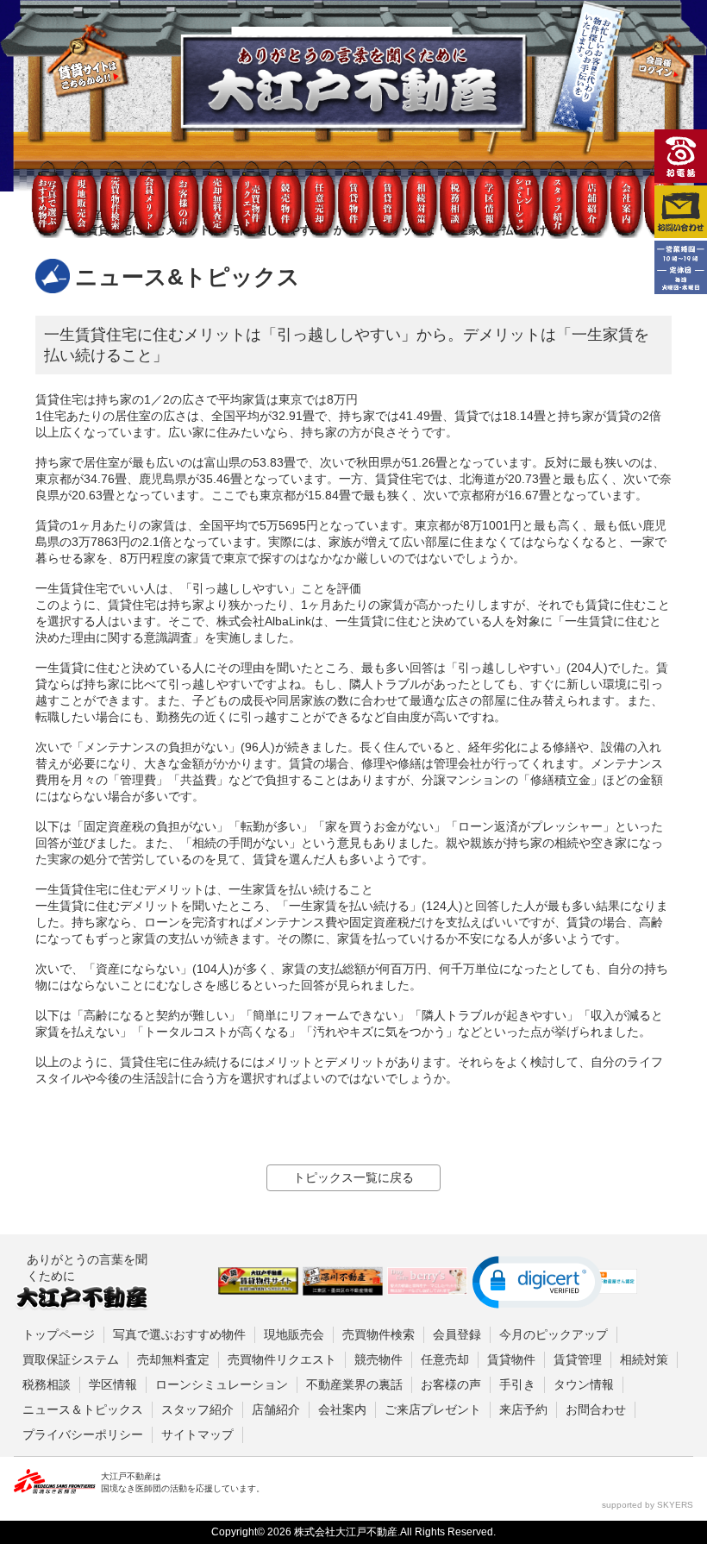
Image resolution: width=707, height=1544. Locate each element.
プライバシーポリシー (82, 1434)
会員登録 (457, 1334)
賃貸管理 (578, 1359)
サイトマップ (197, 1434)
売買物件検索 (378, 1334)
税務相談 (46, 1384)
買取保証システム (70, 1359)
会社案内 (342, 1409)
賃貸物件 (511, 1359)
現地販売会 (294, 1334)
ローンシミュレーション (221, 1384)
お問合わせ (596, 1409)
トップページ (58, 1334)
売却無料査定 (173, 1359)
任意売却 (445, 1359)
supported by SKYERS (647, 1504)
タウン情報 (584, 1384)
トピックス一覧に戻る (353, 1177)
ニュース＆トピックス (82, 1409)
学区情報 (113, 1384)
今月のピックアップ (553, 1334)
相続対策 (644, 1359)
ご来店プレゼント (433, 1409)
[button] (537, 1282)
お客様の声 (451, 1384)
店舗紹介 (276, 1409)
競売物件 (378, 1359)
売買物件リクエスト (282, 1359)
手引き (517, 1384)
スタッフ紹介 (197, 1409)
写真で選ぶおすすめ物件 (179, 1334)
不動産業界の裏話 (354, 1384)
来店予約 (523, 1409)
